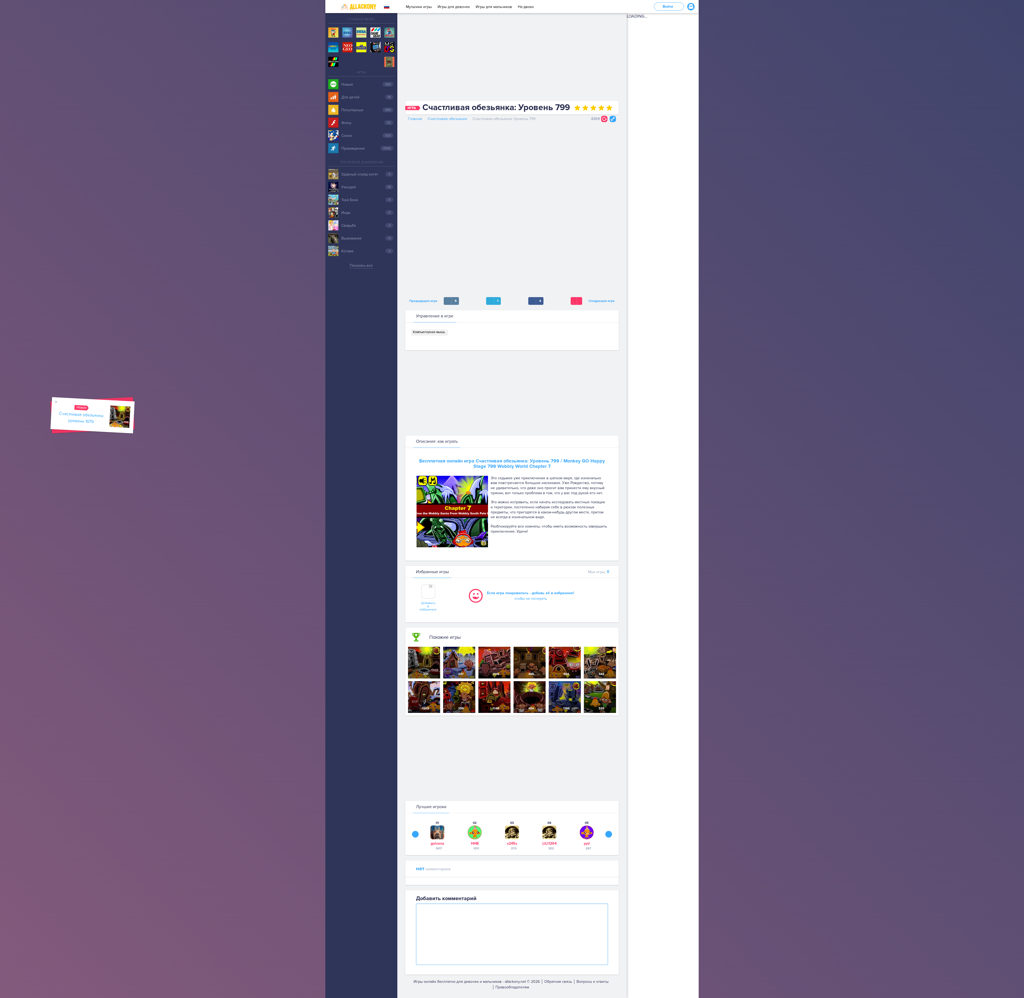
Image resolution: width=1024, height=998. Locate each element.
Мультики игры (419, 7)
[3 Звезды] (593, 108)
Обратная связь (558, 981)
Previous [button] (415, 834)
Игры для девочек (454, 7)
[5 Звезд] (609, 108)
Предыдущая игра (422, 301)
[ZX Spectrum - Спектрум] (333, 62)
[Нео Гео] (347, 47)
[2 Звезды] (585, 108)
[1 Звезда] (577, 108)
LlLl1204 (549, 843)
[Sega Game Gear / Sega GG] (375, 32)
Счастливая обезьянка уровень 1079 (81, 417)
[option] (437, 835)
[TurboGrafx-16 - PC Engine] (389, 62)
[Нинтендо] (389, 32)
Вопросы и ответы (593, 981)
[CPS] (361, 47)
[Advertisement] (512, 58)
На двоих (526, 7)
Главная (415, 119)
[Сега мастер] (361, 32)
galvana (437, 843)
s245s (512, 843)
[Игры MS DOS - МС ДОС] (389, 47)
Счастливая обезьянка (447, 119)
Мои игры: (598, 571)
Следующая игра (602, 301)
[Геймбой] (333, 47)
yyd (587, 843)
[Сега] (347, 32)
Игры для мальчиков (494, 7)
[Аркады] (375, 47)
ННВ (475, 843)
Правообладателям (512, 987)
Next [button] (608, 834)
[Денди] (333, 32)
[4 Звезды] (601, 108)
